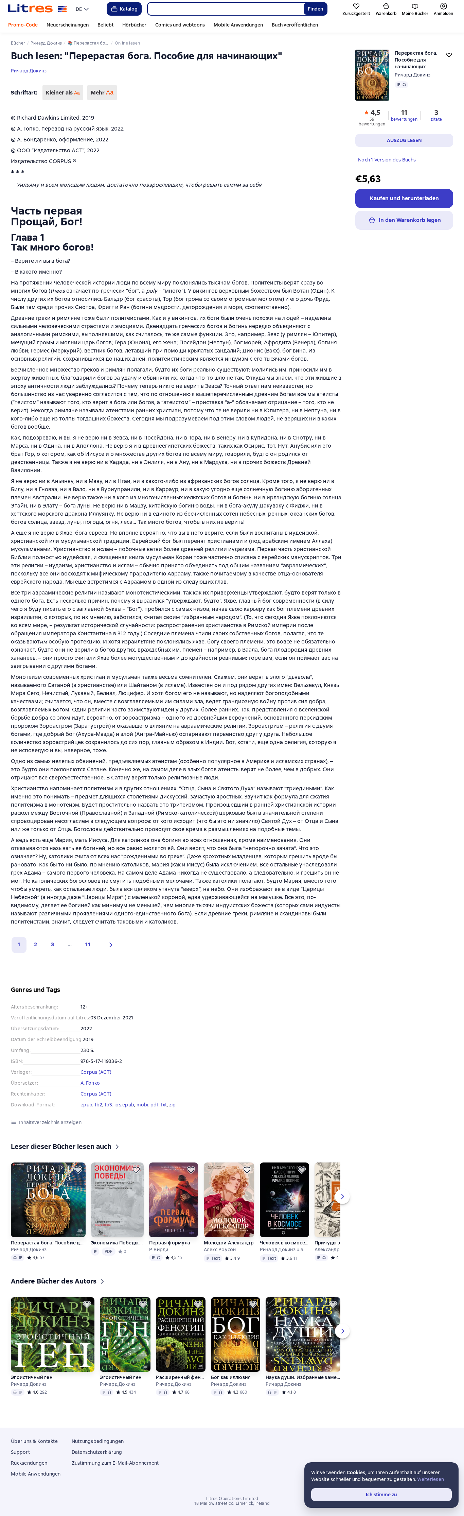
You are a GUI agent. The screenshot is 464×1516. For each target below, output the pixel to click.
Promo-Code (23, 25)
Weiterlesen (430, 1479)
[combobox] (225, 9)
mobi (142, 1105)
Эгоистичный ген (31, 1377)
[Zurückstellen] (78, 1170)
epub (86, 1105)
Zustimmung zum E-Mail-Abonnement (115, 1463)
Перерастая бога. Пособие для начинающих (48, 1243)
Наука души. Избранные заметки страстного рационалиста (303, 1377)
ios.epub (124, 1105)
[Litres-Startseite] (37, 9)
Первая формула (170, 1243)
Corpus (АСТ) (96, 1072)
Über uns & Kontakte (34, 1441)
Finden (315, 9)
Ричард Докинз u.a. (282, 1249)
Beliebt (105, 25)
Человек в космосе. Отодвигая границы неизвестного (284, 1243)
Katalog (129, 9)
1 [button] (19, 944)
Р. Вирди (158, 1249)
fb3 (108, 1105)
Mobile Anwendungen (238, 25)
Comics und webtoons (180, 25)
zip (172, 1105)
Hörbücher (134, 25)
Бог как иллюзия (231, 1377)
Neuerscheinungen (68, 25)
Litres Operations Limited (232, 1498)
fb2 (99, 1105)
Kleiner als (63, 92)
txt (164, 1105)
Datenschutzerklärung (97, 1452)
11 (88, 944)
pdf (154, 1105)
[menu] (83, 9)
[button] (109, 945)
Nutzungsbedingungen (98, 1441)
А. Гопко (90, 1083)
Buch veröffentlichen (295, 25)
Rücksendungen (29, 1463)
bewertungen (404, 119)
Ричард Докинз (29, 71)
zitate (436, 119)
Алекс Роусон (220, 1249)
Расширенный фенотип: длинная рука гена (180, 1377)
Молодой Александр (229, 1243)
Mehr (102, 92)
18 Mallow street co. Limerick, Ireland (231, 1503)
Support (20, 1452)
